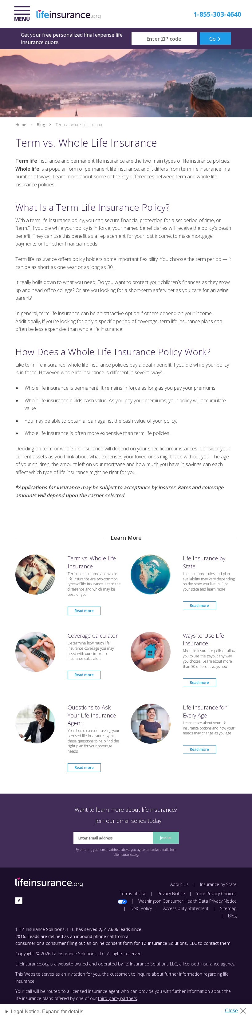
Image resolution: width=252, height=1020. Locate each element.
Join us (165, 837)
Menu (23, 14)
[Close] (237, 1009)
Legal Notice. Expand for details (47, 1011)
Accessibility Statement (186, 908)
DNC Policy (141, 908)
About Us (179, 884)
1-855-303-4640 (217, 14)
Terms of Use (133, 893)
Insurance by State (218, 884)
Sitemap (228, 908)
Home (20, 124)
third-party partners (117, 998)
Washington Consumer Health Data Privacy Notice (187, 901)
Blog (41, 124)
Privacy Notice (171, 893)
